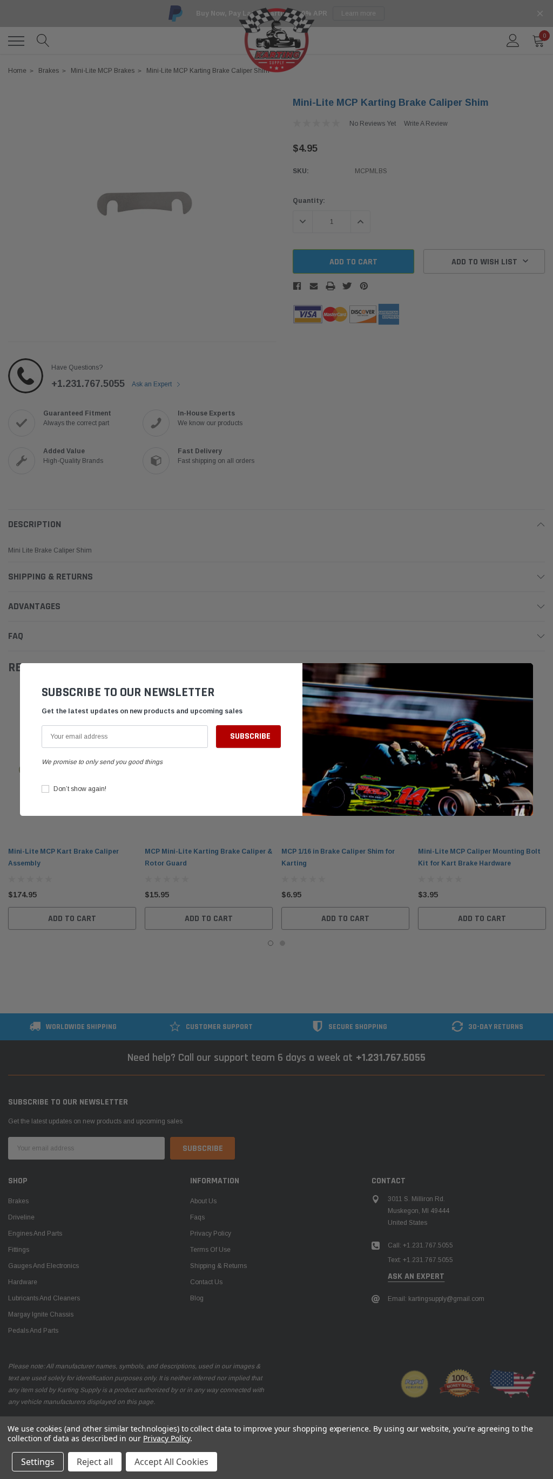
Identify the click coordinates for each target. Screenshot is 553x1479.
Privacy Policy (166, 1438)
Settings (38, 1462)
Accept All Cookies (171, 1462)
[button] (522, 677)
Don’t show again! (79, 789)
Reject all (95, 1462)
